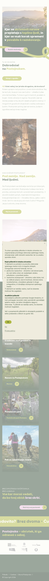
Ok (8, 322)
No (6, 327)
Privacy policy (10, 331)
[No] (44, 243)
